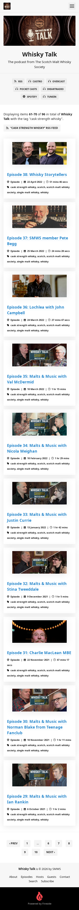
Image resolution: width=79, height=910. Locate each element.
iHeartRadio (55, 89)
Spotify (32, 96)
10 (36, 852)
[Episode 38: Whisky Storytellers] (39, 153)
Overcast (58, 81)
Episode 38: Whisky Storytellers (37, 174)
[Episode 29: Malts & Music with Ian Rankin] (39, 775)
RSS (20, 81)
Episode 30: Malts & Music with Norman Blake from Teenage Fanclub (37, 727)
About (13, 877)
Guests (51, 877)
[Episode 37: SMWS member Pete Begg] (39, 217)
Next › (50, 852)
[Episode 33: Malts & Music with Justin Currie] (39, 493)
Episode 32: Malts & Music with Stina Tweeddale (37, 586)
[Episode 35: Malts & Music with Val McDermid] (39, 355)
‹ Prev (13, 843)
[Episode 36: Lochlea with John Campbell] (39, 286)
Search (33, 881)
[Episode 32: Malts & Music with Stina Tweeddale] (39, 562)
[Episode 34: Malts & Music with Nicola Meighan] (39, 424)
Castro (37, 81)
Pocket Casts (28, 89)
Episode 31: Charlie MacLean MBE (39, 652)
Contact (65, 877)
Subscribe (47, 881)
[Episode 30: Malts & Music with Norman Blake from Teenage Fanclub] (39, 700)
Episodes (26, 877)
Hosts (40, 877)
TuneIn (51, 96)
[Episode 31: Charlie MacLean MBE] (39, 631)
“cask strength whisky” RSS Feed (34, 128)
